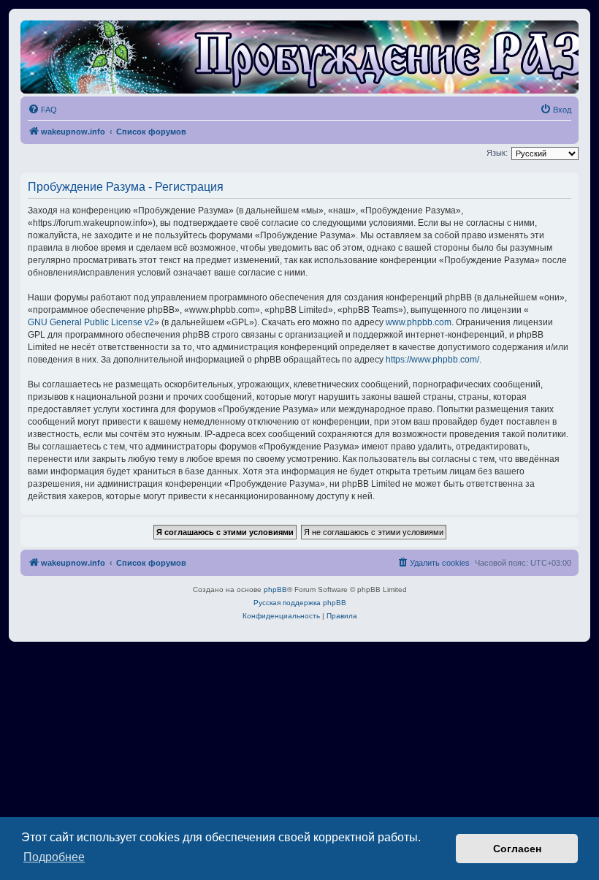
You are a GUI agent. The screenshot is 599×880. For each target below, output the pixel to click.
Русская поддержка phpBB (299, 603)
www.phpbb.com (418, 322)
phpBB (275, 589)
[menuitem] (42, 109)
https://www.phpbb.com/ (432, 359)
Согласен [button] (517, 848)
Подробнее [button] (54, 857)
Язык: (497, 152)
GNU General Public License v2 (91, 322)
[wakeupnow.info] (299, 57)
